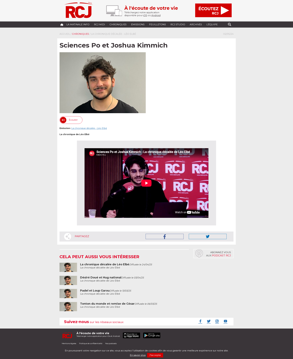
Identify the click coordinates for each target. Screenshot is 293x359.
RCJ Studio (177, 24)
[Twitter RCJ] (208, 321)
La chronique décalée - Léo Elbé (89, 128)
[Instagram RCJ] (216, 321)
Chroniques (118, 24)
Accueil (65, 33)
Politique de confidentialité (90, 343)
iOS (145, 15)
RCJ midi (99, 24)
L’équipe (212, 24)
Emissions (138, 24)
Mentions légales (69, 343)
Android (156, 15)
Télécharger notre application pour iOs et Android (98, 334)
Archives (196, 24)
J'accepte (155, 355)
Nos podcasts (111, 343)
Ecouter (73, 119)
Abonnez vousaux (218, 254)
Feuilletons (157, 24)
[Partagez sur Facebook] (165, 236)
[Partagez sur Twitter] (208, 236)
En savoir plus (138, 355)
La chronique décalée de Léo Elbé (116, 266)
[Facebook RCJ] (199, 321)
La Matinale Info (77, 24)
